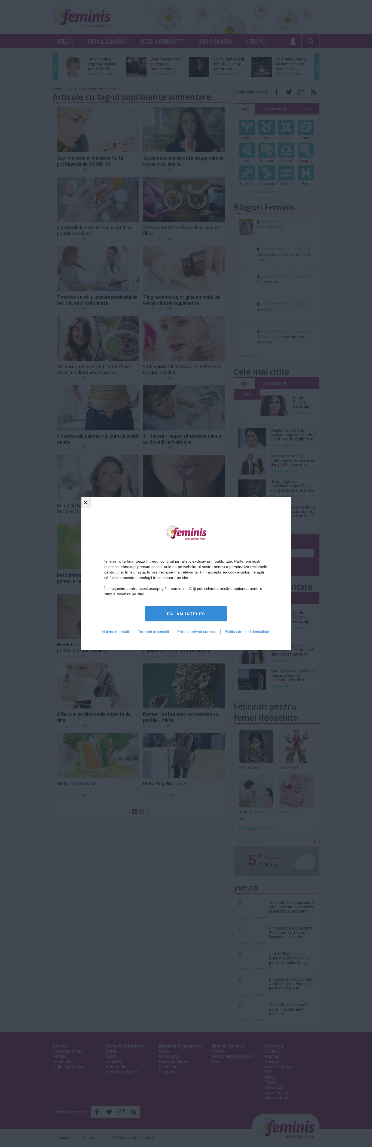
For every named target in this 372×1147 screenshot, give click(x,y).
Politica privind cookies (196, 631)
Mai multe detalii (116, 631)
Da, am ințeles (186, 614)
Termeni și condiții (153, 631)
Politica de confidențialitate (247, 631)
